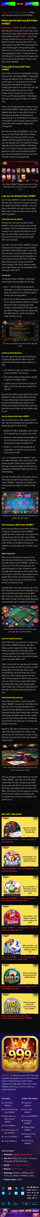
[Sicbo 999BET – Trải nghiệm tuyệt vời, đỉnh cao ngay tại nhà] (20, 915)
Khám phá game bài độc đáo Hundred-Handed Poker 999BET (17, 1017)
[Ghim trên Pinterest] (26, 807)
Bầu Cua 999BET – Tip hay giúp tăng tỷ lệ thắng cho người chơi (19, 958)
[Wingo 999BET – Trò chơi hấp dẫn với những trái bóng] (20, 856)
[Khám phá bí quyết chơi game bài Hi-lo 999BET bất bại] (20, 974)
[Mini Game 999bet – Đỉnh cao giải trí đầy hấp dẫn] (20, 827)
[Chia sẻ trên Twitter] (18, 807)
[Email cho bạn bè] (22, 807)
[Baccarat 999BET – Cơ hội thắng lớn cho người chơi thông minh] (20, 886)
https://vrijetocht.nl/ (22, 1154)
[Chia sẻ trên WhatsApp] (10, 807)
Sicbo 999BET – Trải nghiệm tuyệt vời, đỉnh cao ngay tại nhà (20, 929)
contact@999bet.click (20, 1165)
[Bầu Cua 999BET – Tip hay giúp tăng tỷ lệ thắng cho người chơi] (20, 945)
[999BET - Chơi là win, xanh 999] (20, 4)
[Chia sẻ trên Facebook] (14, 807)
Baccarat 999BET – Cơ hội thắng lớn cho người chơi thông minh (19, 899)
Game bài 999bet (20, 12)
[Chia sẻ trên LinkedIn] (30, 807)
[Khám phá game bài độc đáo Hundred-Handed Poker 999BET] (20, 1003)
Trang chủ (6, 12)
